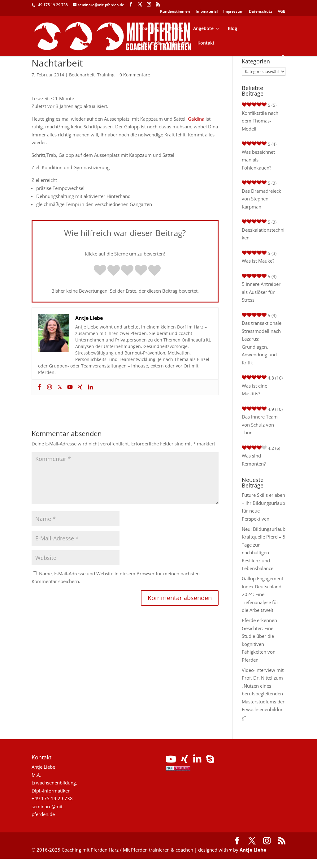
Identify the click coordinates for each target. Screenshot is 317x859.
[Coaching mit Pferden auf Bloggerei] (178, 769)
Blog (232, 28)
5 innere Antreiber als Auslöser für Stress (261, 292)
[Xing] (79, 387)
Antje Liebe (253, 850)
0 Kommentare (134, 75)
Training (106, 75)
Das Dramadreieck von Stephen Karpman (261, 199)
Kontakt (206, 43)
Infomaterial (207, 12)
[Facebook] (38, 387)
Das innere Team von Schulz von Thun (260, 425)
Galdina (196, 119)
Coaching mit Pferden (162, 28)
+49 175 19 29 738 (52, 4)
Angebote (203, 28)
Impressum (233, 12)
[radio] (100, 271)
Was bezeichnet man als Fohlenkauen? (258, 160)
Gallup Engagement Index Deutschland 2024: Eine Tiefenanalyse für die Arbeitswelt (262, 594)
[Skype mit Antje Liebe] (210, 761)
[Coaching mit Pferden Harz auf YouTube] (171, 761)
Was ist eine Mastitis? (254, 390)
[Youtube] (69, 387)
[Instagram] (48, 387)
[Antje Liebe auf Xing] (184, 761)
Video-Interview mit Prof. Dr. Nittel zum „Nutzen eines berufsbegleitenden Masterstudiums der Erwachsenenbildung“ (263, 693)
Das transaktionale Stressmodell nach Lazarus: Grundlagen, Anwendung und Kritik (261, 343)
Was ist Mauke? (258, 261)
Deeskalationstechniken (263, 234)
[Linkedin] (89, 387)
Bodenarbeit (82, 75)
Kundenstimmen (175, 12)
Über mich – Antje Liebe (164, 43)
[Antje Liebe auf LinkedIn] (197, 761)
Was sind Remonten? (254, 460)
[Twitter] (59, 387)
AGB (281, 12)
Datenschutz (260, 12)
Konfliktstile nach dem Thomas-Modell (260, 121)
